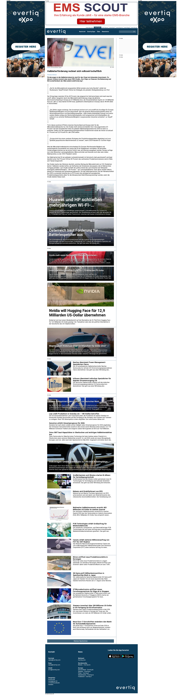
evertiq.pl (127, 27)
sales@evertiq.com (54, 660)
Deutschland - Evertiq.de (85, 670)
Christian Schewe (52, 74)
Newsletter (105, 31)
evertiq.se (134, 27)
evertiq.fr (112, 27)
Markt (48, 67)
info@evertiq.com (54, 670)
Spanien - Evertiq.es (84, 671)
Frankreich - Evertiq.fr (85, 676)
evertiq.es (105, 27)
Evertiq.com (82, 660)
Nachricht (82, 31)
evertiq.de (98, 27)
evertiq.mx (119, 27)
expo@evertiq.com (54, 665)
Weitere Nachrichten (80, 641)
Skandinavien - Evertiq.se (86, 675)
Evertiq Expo (91, 31)
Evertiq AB (56, 31)
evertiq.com (89, 27)
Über (98, 31)
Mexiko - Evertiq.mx (84, 665)
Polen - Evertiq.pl (83, 673)
